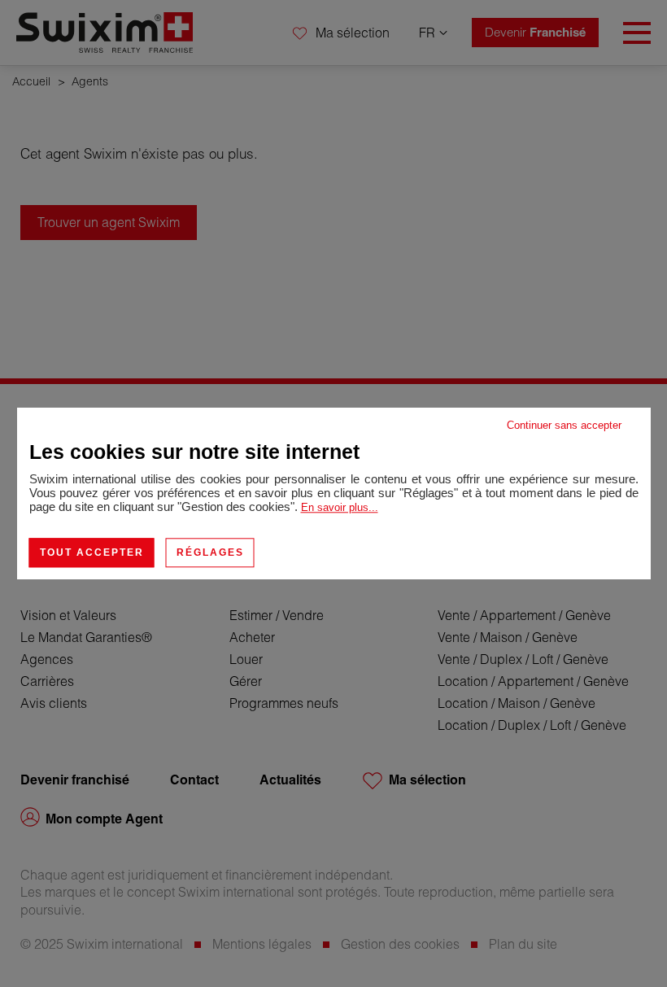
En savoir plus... (339, 507)
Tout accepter (92, 552)
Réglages (210, 552)
